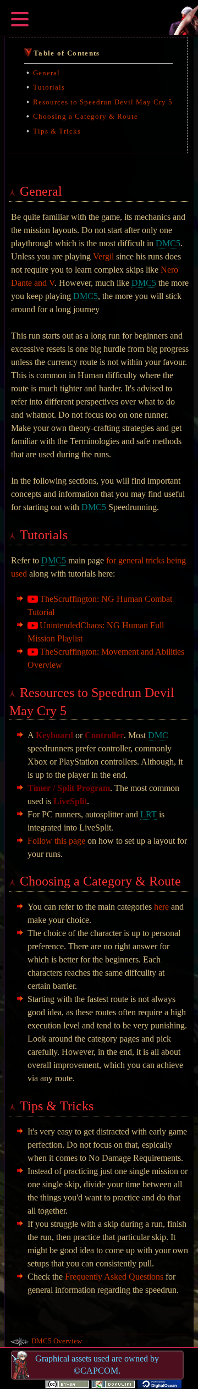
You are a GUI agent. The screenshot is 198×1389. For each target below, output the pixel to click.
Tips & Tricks (57, 131)
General (46, 73)
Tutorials (49, 87)
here (161, 906)
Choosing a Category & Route (85, 116)
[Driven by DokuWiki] (113, 1383)
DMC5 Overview (56, 1341)
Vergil (103, 256)
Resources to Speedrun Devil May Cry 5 (103, 102)
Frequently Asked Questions (114, 1276)
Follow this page (56, 840)
